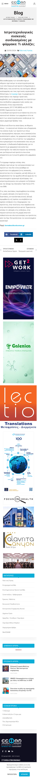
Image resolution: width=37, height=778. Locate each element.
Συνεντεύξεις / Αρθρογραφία (12, 594)
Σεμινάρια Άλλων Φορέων (11, 623)
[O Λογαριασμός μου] (34, 4)
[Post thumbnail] (6, 669)
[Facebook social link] (3, 751)
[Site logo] (18, 3)
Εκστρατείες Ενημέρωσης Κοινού (14, 609)
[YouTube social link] (9, 751)
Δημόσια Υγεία (7, 613)
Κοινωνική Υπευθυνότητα (11, 604)
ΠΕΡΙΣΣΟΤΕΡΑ (12, 774)
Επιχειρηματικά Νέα (9, 585)
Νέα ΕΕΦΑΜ (6, 632)
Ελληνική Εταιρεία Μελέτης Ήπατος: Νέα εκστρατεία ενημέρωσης (19, 668)
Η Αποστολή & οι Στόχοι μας (12, 714)
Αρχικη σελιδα (10, 17)
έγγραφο (14, 94)
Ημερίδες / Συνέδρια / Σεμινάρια (13, 618)
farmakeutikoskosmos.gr (15, 225)
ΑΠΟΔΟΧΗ (24, 774)
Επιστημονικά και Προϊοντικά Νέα (14, 590)
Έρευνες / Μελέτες (9, 599)
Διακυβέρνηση (7, 718)
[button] (11, 234)
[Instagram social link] (5, 751)
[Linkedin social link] (12, 751)
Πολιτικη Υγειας (23, 17)
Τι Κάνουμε (6, 711)
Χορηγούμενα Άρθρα (9, 627)
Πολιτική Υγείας (25, 50)
